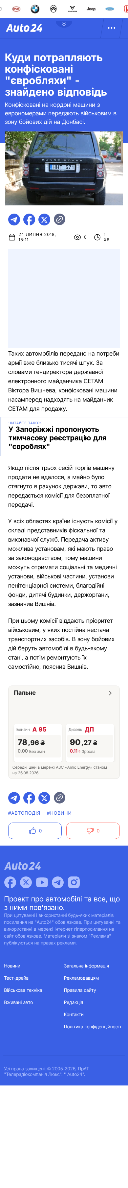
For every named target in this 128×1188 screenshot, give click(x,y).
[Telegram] (58, 882)
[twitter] (44, 219)
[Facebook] (10, 882)
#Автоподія (24, 813)
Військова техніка (23, 990)
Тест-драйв (16, 978)
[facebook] (29, 219)
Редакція (73, 1002)
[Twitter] (26, 882)
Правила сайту (80, 990)
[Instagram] (74, 882)
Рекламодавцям (81, 978)
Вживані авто (18, 1002)
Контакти (74, 1014)
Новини (12, 966)
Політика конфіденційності (92, 1027)
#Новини (59, 813)
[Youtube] (42, 882)
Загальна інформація (86, 966)
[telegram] (14, 219)
